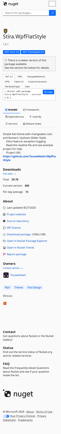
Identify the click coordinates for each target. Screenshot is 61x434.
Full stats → (9, 173)
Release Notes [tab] (33, 123)
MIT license (14, 227)
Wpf (7, 287)
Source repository (18, 221)
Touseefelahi (18, 275)
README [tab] (13, 109)
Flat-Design (34, 287)
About (30, 411)
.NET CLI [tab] (9, 76)
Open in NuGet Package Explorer (27, 241)
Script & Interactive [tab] (37, 81)
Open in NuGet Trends (20, 247)
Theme (18, 287)
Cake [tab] (27, 86)
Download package (19, 234)
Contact (9, 332)
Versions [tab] (13, 123)
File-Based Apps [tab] (12, 86)
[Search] (52, 13)
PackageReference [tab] (36, 76)
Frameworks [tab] (32, 109)
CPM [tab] (7, 81)
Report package (16, 254)
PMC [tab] (20, 76)
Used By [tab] (36, 116)
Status (8, 348)
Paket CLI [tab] (18, 81)
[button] (48, 92)
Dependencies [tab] (16, 116)
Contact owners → (13, 268)
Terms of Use (44, 411)
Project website (16, 214)
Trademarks (25, 420)
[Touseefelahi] (6, 275)
